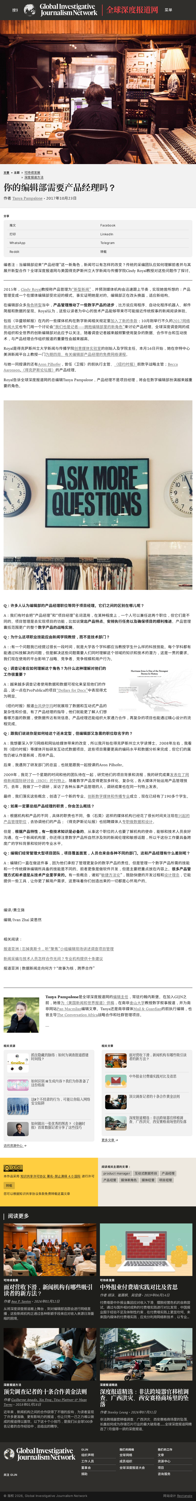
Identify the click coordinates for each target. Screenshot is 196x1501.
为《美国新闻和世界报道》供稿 (87, 1003)
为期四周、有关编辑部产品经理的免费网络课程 (86, 354)
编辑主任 (120, 997)
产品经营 (109, 1180)
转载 (103, 252)
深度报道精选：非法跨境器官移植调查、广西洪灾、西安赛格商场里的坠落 (144, 1397)
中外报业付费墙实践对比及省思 (139, 1287)
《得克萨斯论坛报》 (38, 370)
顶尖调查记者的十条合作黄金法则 (45, 1391)
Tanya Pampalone (27, 198)
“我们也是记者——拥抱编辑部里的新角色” (89, 327)
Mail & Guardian (147, 1009)
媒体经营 (148, 1180)
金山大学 (137, 1003)
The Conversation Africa (77, 1015)
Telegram (107, 243)
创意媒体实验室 (87, 348)
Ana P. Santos (21, 1301)
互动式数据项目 (146, 1173)
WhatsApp (17, 243)
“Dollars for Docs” (72, 690)
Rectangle (184, 1496)
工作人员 (87, 1461)
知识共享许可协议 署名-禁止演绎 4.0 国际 (51, 1176)
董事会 (86, 1468)
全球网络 (126, 1455)
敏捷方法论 (110, 875)
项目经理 (165, 1180)
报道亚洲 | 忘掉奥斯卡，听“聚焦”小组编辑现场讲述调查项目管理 (59, 949)
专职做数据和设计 (137, 821)
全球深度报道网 (132, 10)
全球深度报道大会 (132, 1468)
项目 (161, 1468)
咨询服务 (164, 1474)
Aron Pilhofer (49, 364)
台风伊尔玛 (43, 706)
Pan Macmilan (69, 1009)
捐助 (84, 1474)
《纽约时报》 (125, 364)
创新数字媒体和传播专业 (109, 796)
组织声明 (87, 1455)
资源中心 (164, 1461)
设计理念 (172, 875)
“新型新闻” (81, 289)
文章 (7, 172)
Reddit (15, 252)
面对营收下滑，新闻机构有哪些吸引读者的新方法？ (48, 1290)
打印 (13, 234)
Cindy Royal (31, 289)
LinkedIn (106, 234)
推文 (13, 225)
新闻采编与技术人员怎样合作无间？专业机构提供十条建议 (53, 958)
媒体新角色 (129, 1180)
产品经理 (168, 1173)
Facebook (107, 225)
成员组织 (126, 1461)
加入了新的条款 (124, 321)
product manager (116, 1173)
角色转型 (34, 305)
